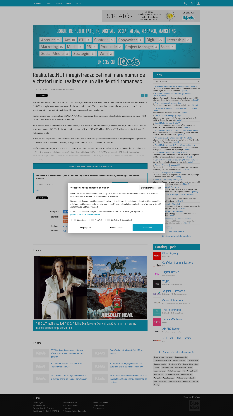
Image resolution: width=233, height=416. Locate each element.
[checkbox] (78, 220)
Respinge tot (85, 227)
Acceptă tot (147, 227)
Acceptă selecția (117, 227)
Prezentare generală (152, 187)
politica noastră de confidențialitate (85, 214)
